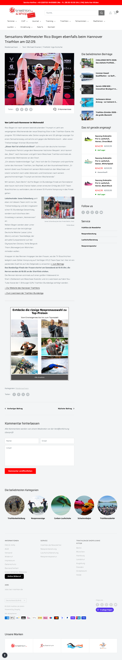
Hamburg (80, 555)
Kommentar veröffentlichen (20, 470)
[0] (115, 12)
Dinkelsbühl (81, 570)
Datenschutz (10, 564)
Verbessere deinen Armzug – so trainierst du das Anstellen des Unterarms (106, 101)
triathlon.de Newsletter (91, 227)
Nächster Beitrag (65, 408)
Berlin (78, 547)
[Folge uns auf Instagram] (92, 212)
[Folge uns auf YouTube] (101, 212)
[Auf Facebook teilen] (17, 109)
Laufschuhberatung (89, 239)
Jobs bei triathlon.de (14, 589)
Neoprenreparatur (89, 246)
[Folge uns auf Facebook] (83, 212)
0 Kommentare (64, 109)
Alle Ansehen (40, 377)
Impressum (10, 560)
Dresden (80, 567)
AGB (7, 548)
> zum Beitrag (57, 263)
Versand (8, 552)
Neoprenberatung (88, 233)
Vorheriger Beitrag (15, 408)
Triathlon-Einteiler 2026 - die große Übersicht (106, 113)
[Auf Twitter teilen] (26, 109)
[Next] (117, 507)
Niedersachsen (11, 47)
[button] (5, 655)
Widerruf (9, 556)
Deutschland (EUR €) (13, 600)
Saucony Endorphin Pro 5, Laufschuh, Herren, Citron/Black (103, 139)
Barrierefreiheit (12, 568)
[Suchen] (101, 12)
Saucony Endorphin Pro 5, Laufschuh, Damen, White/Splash (104, 161)
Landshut (80, 559)
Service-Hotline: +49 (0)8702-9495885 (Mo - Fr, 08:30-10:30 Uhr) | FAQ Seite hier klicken (61, 2)
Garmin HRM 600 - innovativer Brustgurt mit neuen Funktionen (106, 87)
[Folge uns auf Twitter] (87, 212)
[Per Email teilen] (31, 109)
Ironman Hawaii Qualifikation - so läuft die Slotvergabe (105, 74)
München (80, 551)
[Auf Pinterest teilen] (21, 109)
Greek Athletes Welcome (16, 571)
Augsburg (80, 563)
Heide (78, 574)
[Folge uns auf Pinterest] (96, 212)
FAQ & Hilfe (10, 545)
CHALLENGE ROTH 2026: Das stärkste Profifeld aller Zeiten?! (106, 61)
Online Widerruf (14, 576)
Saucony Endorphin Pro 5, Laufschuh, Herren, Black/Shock (103, 183)
